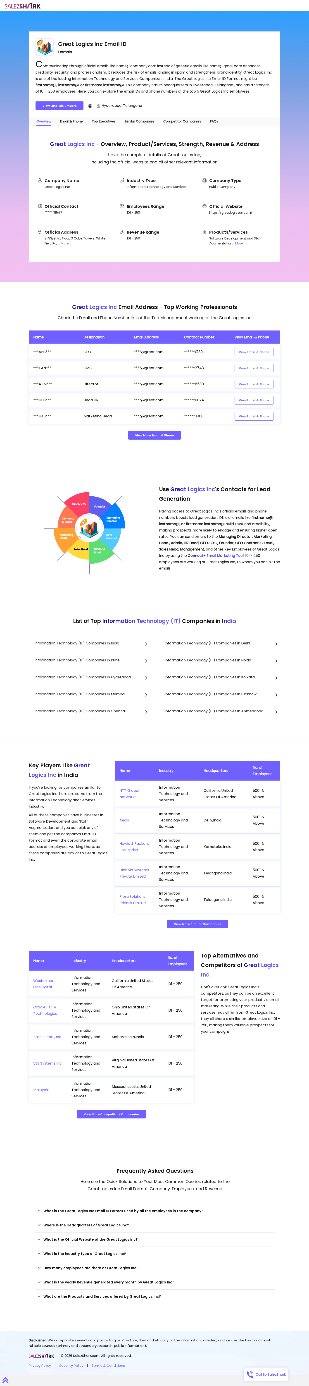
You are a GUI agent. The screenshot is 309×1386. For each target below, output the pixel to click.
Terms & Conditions (108, 1365)
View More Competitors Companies (111, 1114)
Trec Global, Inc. (47, 1036)
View (254, 352)
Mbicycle (41, 1089)
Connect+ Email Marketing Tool (216, 555)
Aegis (124, 820)
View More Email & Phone (154, 435)
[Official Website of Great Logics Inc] (90, 106)
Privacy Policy (40, 1365)
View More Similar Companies (197, 924)
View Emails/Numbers (59, 106)
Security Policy (71, 1365)
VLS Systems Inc (47, 1063)
